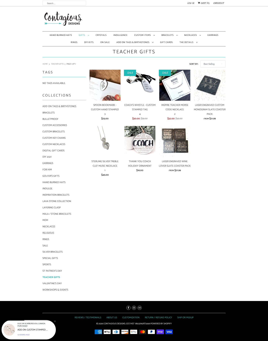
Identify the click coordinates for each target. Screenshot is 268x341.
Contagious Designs (114, 323)
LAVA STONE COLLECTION (56, 201)
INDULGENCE (120, 35)
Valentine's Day (52, 283)
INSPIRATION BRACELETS (55, 195)
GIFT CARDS (166, 42)
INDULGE (47, 188)
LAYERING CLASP (51, 208)
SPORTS (46, 264)
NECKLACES (191, 35)
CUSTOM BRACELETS (53, 132)
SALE (45, 246)
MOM (45, 220)
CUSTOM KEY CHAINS (54, 138)
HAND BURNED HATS (61, 35)
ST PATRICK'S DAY (52, 271)
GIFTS (82, 35)
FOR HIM (47, 170)
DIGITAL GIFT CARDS (53, 151)
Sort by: (194, 64)
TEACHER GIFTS (134, 52)
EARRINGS (213, 35)
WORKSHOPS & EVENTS (55, 290)
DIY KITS (89, 42)
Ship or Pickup (185, 317)
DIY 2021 (46, 157)
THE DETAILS (187, 42)
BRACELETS (168, 35)
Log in (190, 3)
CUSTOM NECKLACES (53, 144)
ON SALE (105, 42)
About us (111, 317)
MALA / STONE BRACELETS (56, 214)
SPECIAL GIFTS (50, 258)
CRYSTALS (101, 35)
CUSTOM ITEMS (143, 35)
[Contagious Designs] (62, 19)
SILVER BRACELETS (52, 252)
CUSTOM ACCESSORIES (54, 125)
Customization (131, 317)
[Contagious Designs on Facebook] (128, 308)
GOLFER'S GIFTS (50, 176)
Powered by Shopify (161, 323)
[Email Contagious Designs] (140, 308)
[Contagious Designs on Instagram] (134, 308)
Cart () (205, 3)
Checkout (218, 3)
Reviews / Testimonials (88, 317)
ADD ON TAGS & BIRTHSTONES (133, 42)
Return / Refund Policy (158, 317)
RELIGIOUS (48, 233)
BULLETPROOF (50, 119)
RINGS (74, 42)
